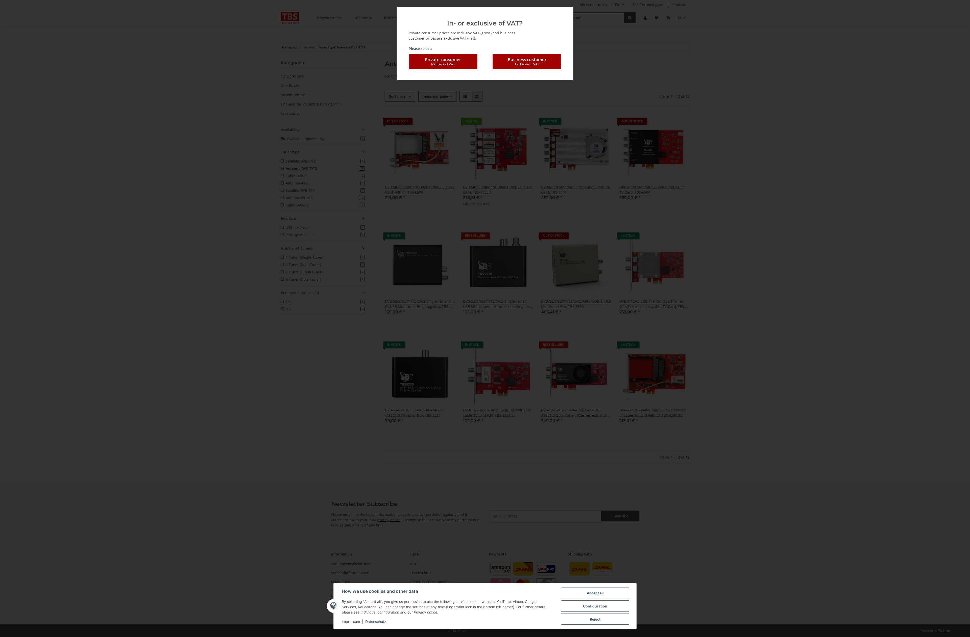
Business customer (527, 61)
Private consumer (443, 61)
